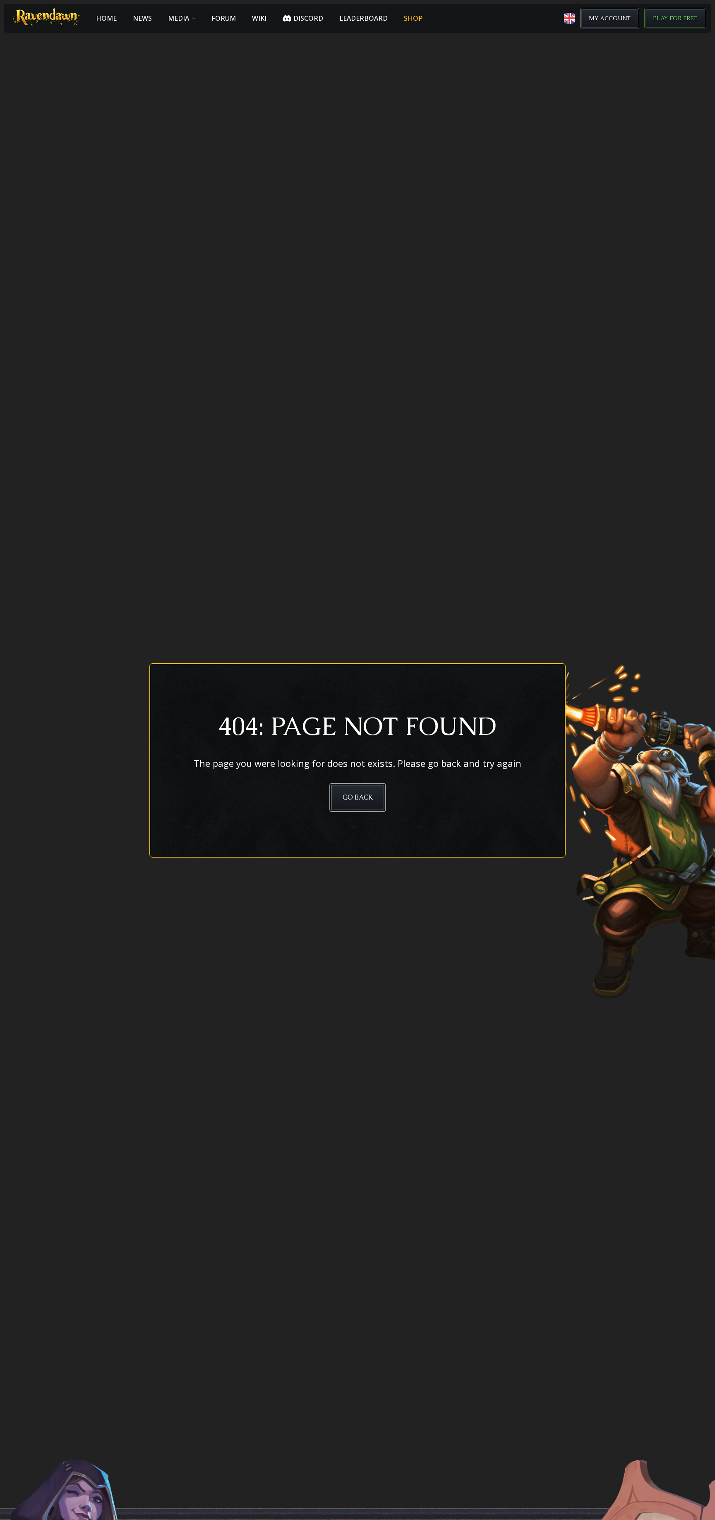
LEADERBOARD (363, 18)
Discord (308, 18)
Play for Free (675, 18)
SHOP (413, 18)
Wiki (259, 18)
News (142, 18)
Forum (223, 18)
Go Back (358, 797)
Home (106, 18)
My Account (610, 18)
